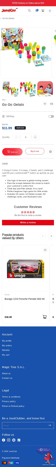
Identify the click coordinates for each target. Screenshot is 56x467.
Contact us (7, 378)
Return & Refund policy (13, 406)
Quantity (5, 137)
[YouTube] (13, 440)
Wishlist (6, 350)
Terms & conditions (11, 397)
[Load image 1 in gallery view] (11, 89)
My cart (5, 355)
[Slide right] (51, 236)
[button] (29, 10)
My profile (7, 341)
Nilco (4, 100)
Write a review (28, 222)
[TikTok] (19, 440)
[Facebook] (3, 440)
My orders (7, 345)
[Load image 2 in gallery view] (28, 89)
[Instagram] (8, 440)
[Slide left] (43, 236)
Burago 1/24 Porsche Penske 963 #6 (25, 299)
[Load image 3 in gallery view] (45, 89)
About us (6, 373)
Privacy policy (9, 401)
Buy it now (35, 151)
